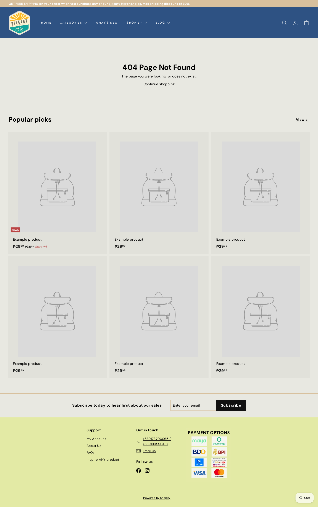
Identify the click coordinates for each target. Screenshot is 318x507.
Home (46, 22)
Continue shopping (159, 84)
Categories (72, 22)
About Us (94, 446)
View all (302, 119)
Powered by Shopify (156, 498)
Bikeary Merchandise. (125, 4)
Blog (161, 22)
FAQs (91, 453)
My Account (96, 439)
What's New (106, 22)
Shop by (135, 22)
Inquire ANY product (103, 459)
